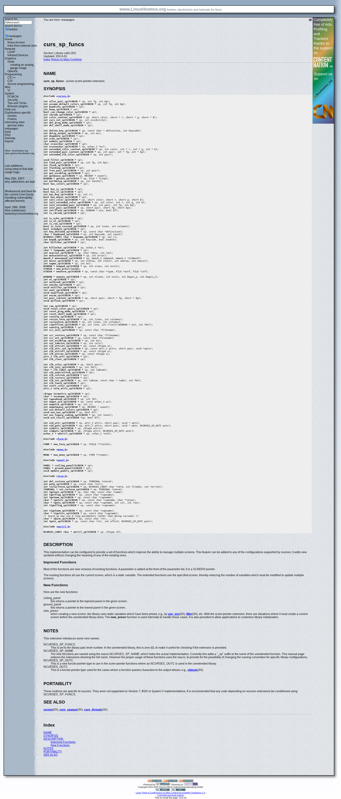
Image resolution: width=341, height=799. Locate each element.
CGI (9, 80)
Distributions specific (18, 112)
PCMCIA (13, 96)
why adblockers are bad (20, 181)
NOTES (48, 748)
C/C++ (11, 77)
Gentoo (12, 115)
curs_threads (93, 709)
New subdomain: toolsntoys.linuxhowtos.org (21, 212)
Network (10, 48)
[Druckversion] (310, 20)
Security (12, 99)
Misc (8, 87)
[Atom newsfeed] (186, 781)
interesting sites (15, 122)
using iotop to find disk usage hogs (19, 170)
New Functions (60, 745)
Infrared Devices (17, 55)
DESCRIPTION (53, 738)
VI (8, 90)
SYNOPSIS (51, 735)
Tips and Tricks (16, 103)
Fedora (12, 118)
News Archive (16, 42)
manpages (15, 36)
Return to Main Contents (66, 59)
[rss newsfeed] (170, 781)
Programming (13, 74)
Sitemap (10, 138)
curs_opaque (68, 709)
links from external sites (22, 45)
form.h (62, 439)
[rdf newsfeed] (155, 781)
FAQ (7, 134)
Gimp (10, 61)
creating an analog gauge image (22, 66)
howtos (12, 29)
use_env (174, 613)
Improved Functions (63, 742)
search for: (11, 18)
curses (48, 709)
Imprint (9, 141)
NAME (48, 732)
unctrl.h (63, 526)
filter (189, 613)
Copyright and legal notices (170, 795)
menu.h (62, 449)
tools (8, 131)
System (9, 93)
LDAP (11, 52)
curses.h (63, 96)
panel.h (63, 460)
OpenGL (12, 71)
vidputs (193, 669)
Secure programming (20, 83)
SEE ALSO (51, 754)
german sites (15, 125)
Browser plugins (17, 106)
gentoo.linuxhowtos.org (22, 153)
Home (8, 39)
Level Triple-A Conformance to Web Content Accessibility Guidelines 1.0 (170, 793)
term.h (62, 476)
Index (47, 59)
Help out (10, 109)
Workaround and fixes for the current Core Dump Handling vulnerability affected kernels (20, 196)
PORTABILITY (53, 751)
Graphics (10, 58)
